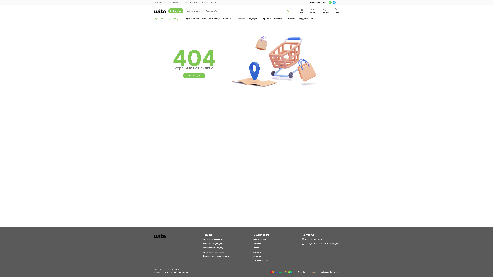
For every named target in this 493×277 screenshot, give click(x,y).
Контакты (193, 2)
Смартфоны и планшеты (271, 19)
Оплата (184, 2)
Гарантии (204, 2)
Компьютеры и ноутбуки (245, 19)
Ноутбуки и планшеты (195, 19)
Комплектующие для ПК (220, 19)
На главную (194, 75)
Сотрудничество (260, 260)
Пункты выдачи (160, 2)
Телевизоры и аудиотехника (300, 19)
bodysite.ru (334, 272)
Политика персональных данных (166, 270)
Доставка (174, 2)
